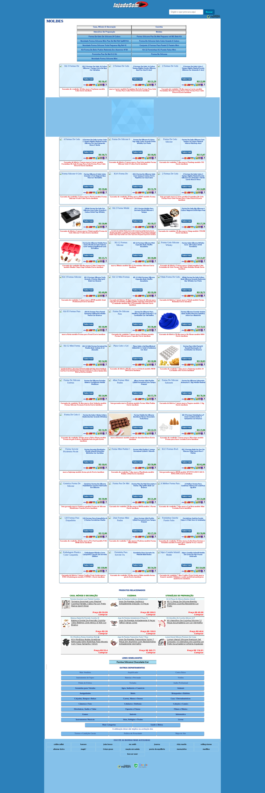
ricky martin (181, 744)
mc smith (132, 744)
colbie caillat (59, 744)
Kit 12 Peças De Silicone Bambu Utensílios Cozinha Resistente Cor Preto (185, 603)
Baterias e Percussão (133, 678)
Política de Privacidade (133, 733)
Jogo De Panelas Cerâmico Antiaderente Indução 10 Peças (137, 602)
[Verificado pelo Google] (141, 766)
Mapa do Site (181, 733)
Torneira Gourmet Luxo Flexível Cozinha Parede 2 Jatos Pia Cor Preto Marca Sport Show (89, 603)
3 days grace (108, 749)
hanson (83, 744)
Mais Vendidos (85, 672)
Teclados (133, 683)
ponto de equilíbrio (157, 749)
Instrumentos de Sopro (85, 678)
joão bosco (107, 744)
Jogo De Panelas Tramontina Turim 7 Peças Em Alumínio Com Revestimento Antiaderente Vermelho (137, 641)
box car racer (132, 754)
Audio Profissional (180, 683)
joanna (157, 744)
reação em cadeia (132, 749)
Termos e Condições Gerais (85, 733)
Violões (181, 678)
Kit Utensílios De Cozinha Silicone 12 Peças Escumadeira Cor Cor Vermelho (185, 621)
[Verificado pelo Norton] (124, 767)
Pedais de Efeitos (85, 683)
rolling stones (206, 744)
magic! (83, 749)
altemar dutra (58, 749)
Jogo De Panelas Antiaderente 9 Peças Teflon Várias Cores (137, 621)
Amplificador (133, 672)
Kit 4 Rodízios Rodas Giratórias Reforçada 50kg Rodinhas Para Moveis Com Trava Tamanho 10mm (89, 641)
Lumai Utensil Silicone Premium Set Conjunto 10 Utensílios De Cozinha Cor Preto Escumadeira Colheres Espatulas (185, 641)
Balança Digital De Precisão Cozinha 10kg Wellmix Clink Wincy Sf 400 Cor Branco (89, 622)
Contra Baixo (181, 672)
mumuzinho (182, 749)
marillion (206, 749)
